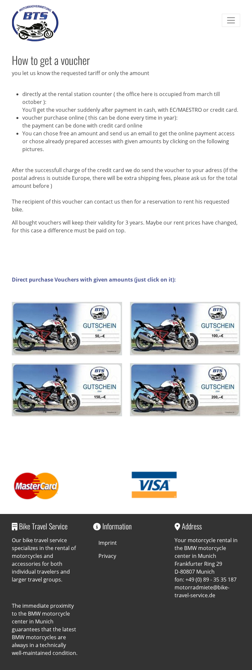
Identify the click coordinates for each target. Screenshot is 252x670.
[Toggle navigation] (231, 20)
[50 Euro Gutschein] (67, 328)
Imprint (107, 542)
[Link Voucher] (35, 23)
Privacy (107, 556)
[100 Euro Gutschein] (185, 328)
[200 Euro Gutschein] (185, 389)
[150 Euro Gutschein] (67, 389)
